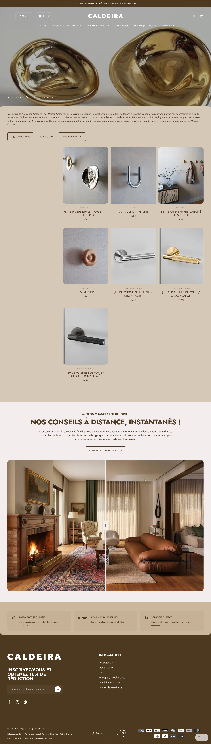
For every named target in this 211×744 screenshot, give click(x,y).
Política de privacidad (33, 734)
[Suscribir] (58, 689)
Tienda (18, 97)
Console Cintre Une (133, 211)
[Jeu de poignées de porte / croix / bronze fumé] (85, 336)
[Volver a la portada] (9, 96)
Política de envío (66, 734)
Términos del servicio (50, 734)
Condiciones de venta (15, 738)
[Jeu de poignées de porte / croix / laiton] (181, 256)
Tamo (133, 208)
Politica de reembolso (110, 687)
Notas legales (106, 667)
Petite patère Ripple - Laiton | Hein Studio (181, 213)
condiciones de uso (109, 682)
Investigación (106, 662)
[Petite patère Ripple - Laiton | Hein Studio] (181, 175)
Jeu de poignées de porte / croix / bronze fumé (85, 374)
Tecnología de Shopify (34, 728)
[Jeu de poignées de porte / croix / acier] (133, 256)
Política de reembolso (15, 734)
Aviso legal (29, 738)
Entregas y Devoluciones (112, 677)
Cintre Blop (85, 292)
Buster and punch (133, 288)
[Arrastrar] (105, 525)
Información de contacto (43, 738)
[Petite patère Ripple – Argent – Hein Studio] (85, 175)
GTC (101, 672)
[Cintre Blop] (85, 256)
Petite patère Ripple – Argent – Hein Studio (85, 213)
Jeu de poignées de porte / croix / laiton (181, 294)
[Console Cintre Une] (133, 175)
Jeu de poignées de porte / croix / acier (133, 294)
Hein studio (85, 208)
